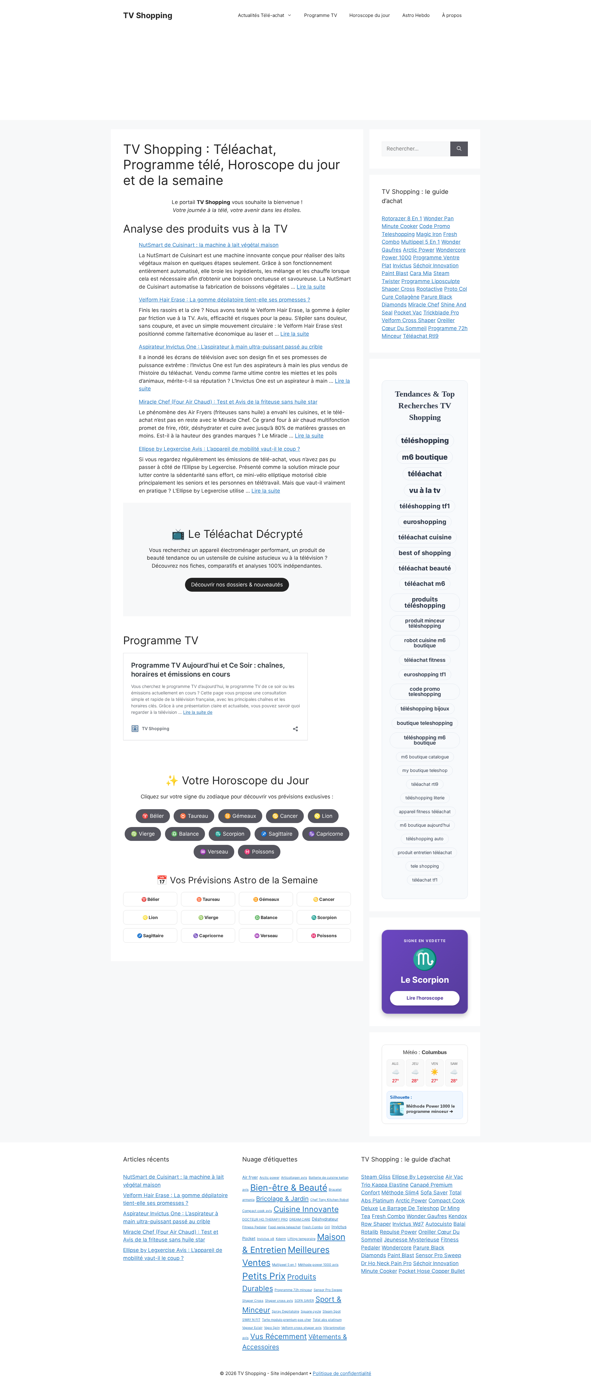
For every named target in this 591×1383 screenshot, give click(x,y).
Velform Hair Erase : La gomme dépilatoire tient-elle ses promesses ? (224, 300)
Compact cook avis (257, 1211)
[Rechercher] (459, 149)
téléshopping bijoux (424, 708)
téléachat (425, 473)
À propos (452, 15)
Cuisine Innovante (306, 1209)
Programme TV (320, 15)
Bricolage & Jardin (282, 1198)
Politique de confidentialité (342, 1373)
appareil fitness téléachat (425, 811)
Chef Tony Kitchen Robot (329, 1200)
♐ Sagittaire (276, 834)
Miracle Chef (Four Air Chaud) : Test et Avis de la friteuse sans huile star (228, 402)
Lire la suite (311, 287)
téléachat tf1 (425, 879)
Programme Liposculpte (430, 281)
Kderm (281, 1239)
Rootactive (429, 289)
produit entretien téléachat (425, 852)
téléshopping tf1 (425, 506)
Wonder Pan (439, 218)
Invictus (402, 265)
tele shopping (425, 866)
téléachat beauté (425, 568)
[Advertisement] (295, 77)
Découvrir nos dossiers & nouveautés (237, 585)
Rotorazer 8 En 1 (402, 218)
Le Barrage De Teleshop (409, 1208)
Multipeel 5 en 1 (284, 1265)
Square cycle (311, 1311)
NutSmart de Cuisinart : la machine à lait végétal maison (209, 245)
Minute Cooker (400, 226)
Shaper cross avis (279, 1301)
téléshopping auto (425, 838)
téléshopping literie (424, 797)
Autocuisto (438, 1224)
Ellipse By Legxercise (418, 1177)
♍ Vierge (143, 834)
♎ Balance (185, 834)
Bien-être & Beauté (288, 1187)
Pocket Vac (408, 313)
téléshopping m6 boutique (425, 740)
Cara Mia (421, 273)
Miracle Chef (423, 305)
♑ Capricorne (325, 834)
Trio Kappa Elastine (384, 1185)
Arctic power (269, 1178)
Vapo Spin (272, 1328)
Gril (327, 1227)
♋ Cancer (285, 816)
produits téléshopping (424, 602)
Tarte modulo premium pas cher (286, 1320)
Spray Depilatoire (285, 1311)
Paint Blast (395, 273)
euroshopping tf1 (425, 674)
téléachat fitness (424, 660)
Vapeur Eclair (252, 1328)
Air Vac (454, 1177)
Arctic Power (418, 250)
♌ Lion (323, 816)
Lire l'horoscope (425, 998)
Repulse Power (398, 1232)
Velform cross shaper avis (301, 1328)
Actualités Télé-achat (261, 15)
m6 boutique (425, 457)
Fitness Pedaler (254, 1227)
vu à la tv (424, 490)
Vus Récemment (278, 1336)
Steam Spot (332, 1311)
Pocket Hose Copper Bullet (432, 1271)
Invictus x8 (265, 1239)
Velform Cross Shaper (409, 320)
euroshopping (424, 522)
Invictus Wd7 (408, 1224)
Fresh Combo (312, 1227)
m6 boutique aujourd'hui (425, 825)
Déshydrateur (325, 1219)
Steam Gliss (376, 1177)
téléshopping (425, 440)
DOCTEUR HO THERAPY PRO (265, 1219)
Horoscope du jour (369, 15)
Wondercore (451, 250)
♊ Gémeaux (240, 816)
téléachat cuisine (425, 537)
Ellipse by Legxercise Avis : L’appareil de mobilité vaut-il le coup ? (219, 449)
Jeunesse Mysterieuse (411, 1240)
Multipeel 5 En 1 (420, 242)
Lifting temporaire (301, 1239)
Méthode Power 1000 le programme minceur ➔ (430, 1109)
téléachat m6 (424, 583)
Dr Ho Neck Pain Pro (386, 1263)
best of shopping (425, 553)
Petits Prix (264, 1276)
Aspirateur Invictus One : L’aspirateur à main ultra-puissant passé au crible (231, 347)
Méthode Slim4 (400, 1192)
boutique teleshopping (425, 723)
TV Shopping (147, 15)
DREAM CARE (299, 1219)
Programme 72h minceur (293, 1290)
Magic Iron (429, 234)
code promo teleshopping (424, 691)
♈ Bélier (153, 816)
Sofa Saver (434, 1192)
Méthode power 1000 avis (318, 1265)
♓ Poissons (259, 852)
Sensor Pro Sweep (328, 1290)
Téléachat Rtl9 (421, 336)
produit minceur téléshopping (425, 623)
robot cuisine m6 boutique (425, 643)
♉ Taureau (194, 816)
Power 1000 (397, 257)
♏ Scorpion (229, 834)
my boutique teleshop (425, 770)
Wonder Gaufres (427, 1216)
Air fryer (250, 1177)
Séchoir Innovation (436, 265)
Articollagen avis (294, 1178)
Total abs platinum (327, 1320)
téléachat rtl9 (424, 784)
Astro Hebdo (416, 15)
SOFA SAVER (304, 1301)
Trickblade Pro (441, 313)
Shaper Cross (398, 289)
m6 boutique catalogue (425, 756)
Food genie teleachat (284, 1227)
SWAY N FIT (251, 1320)
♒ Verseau (214, 852)
